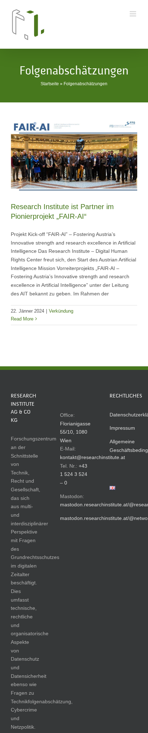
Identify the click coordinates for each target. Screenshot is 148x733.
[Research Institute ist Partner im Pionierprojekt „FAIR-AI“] (74, 155)
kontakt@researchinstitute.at (92, 457)
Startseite (50, 83)
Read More (22, 319)
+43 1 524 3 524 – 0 (73, 474)
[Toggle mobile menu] (133, 14)
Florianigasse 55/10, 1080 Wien (75, 432)
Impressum (122, 428)
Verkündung (61, 311)
